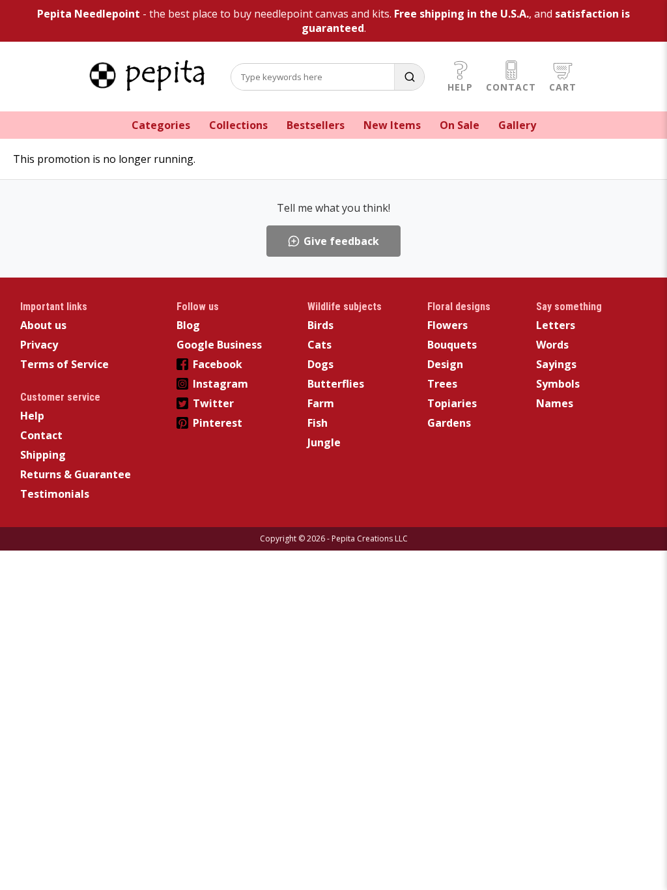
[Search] (409, 77)
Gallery (517, 125)
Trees (442, 384)
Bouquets (452, 344)
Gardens (449, 423)
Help (460, 87)
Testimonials (54, 494)
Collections (238, 125)
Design (445, 364)
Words (552, 344)
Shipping (43, 455)
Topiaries (452, 403)
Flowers (447, 325)
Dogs (320, 364)
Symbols (558, 384)
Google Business (219, 344)
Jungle (324, 442)
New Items (392, 125)
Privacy (39, 344)
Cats (319, 344)
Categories (161, 125)
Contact (511, 87)
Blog (188, 325)
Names (554, 403)
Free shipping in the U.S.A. (461, 14)
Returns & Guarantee (75, 474)
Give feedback (341, 241)
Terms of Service (64, 364)
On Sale (459, 125)
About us (43, 325)
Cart (562, 87)
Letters (555, 325)
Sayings (556, 364)
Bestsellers (316, 125)
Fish (317, 423)
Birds (320, 325)
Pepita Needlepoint (88, 14)
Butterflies (335, 384)
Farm (320, 403)
